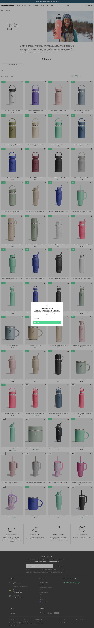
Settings (36, 318)
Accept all (36, 322)
